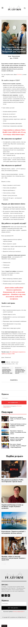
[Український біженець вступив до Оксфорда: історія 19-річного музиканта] (5, 425)
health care (8, 362)
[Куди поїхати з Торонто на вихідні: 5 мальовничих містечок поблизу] (5, 432)
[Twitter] (12, 386)
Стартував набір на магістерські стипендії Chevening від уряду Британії (20, 371)
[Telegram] (9, 595)
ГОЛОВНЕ (11, 44)
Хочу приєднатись (13, 607)
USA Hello (19, 74)
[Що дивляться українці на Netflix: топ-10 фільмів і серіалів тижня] (5, 418)
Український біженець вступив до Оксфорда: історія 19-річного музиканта (18, 425)
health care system (14, 362)
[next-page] (5, 564)
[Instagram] (6, 595)
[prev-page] (2, 564)
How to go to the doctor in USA (8, 363)
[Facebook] (8, 386)
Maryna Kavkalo (16, 56)
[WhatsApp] (19, 386)
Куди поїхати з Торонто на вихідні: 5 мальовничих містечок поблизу (18, 432)
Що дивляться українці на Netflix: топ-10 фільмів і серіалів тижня (18, 419)
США (18, 44)
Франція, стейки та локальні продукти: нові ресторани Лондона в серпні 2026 (17, 439)
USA (17, 363)
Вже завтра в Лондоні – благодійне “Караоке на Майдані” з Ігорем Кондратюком (18, 446)
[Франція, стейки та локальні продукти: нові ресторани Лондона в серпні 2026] (5, 439)
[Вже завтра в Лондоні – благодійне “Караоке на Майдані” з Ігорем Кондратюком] (5, 445)
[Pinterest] (15, 386)
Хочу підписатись (13, 402)
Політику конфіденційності (18, 611)
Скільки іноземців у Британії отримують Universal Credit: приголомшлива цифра (7, 371)
